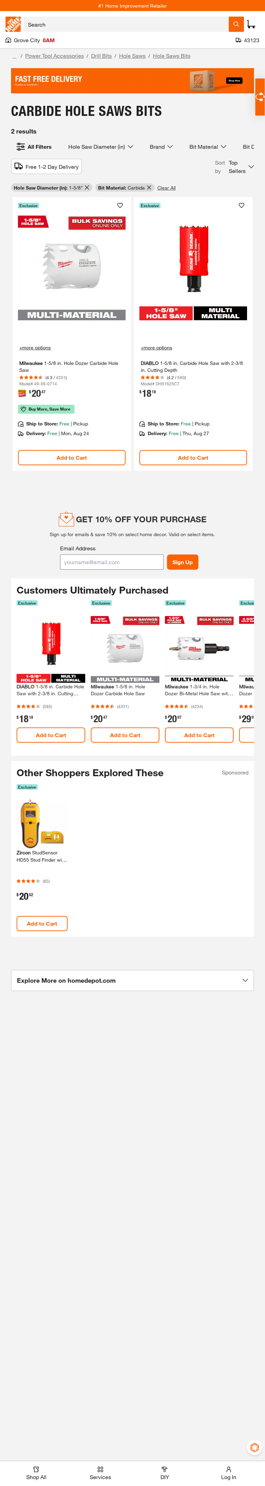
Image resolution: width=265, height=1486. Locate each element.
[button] (234, 166)
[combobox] (126, 24)
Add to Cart (72, 457)
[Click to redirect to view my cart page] (251, 24)
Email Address (78, 548)
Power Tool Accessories (54, 55)
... (14, 56)
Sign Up (183, 562)
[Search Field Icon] (236, 24)
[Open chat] (260, 97)
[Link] (71, 334)
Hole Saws (132, 55)
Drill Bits (101, 55)
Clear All (166, 188)
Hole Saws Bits (171, 55)
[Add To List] (120, 205)
